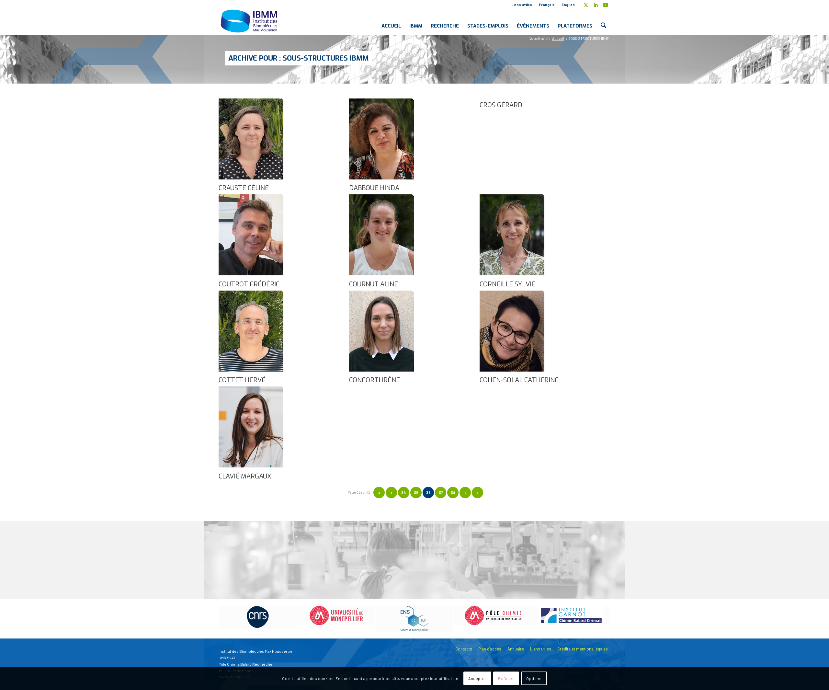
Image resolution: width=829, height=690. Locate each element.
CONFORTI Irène (374, 380)
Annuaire (515, 648)
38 (453, 492)
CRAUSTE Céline (244, 188)
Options (533, 678)
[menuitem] (522, 4)
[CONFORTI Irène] (381, 370)
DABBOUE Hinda (374, 188)
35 (416, 492)
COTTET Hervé (242, 380)
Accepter (477, 678)
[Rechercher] (603, 20)
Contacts (463, 648)
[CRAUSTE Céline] (251, 177)
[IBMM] (250, 20)
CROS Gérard (501, 105)
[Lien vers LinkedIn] (595, 5)
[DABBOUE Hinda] (381, 177)
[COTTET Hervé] (251, 370)
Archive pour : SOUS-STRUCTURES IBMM (298, 58)
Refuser (506, 678)
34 (403, 492)
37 (441, 492)
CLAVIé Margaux (245, 476)
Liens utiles (521, 5)
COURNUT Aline (373, 284)
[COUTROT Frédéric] (251, 273)
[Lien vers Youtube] (605, 5)
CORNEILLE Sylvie (507, 284)
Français (547, 5)
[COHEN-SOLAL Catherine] (512, 370)
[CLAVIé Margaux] (251, 465)
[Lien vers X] (586, 5)
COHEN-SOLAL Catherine (519, 380)
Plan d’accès (489, 648)
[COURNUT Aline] (381, 273)
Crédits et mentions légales (582, 648)
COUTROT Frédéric (249, 284)
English (568, 5)
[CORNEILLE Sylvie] (512, 273)
